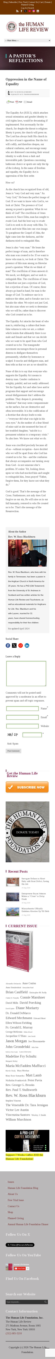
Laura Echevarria (25, 1052)
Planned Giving (27, 5)
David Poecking (30, 1002)
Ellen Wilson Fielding (19, 1022)
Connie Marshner (32, 997)
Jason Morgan (16, 1041)
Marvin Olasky (11, 1071)
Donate (48, 2)
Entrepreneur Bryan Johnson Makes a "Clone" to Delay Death (34, 896)
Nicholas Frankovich (16, 1080)
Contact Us (33, 2)
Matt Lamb (34, 1075)
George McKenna (14, 1032)
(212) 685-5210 (14, 1333)
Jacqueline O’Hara (16, 1035)
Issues (11, 1182)
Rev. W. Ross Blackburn (20, 92)
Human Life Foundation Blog (23, 1188)
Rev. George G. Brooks (20, 1085)
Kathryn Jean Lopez (12, 1052)
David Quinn (10, 1009)
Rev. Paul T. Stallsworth (21, 1090)
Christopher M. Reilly (38, 993)
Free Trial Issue (16, 1200)
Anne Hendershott (13, 987)
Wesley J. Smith (38, 1115)
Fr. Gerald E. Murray (19, 1027)
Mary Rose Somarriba (15, 1076)
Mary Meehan (23, 1070)
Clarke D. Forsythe (12, 998)
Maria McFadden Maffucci (26, 1066)
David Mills (12, 1002)
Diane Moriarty (27, 1008)
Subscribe (13, 2)
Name (44, 708)
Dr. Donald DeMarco (18, 1013)
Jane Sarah (31, 1036)
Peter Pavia (35, 1080)
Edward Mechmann (19, 1018)
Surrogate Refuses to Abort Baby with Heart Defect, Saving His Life (35, 881)
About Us (13, 1194)
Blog (5, 2)
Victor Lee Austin (17, 1110)
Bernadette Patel (28, 988)
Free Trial (23, 2)
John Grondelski (18, 1047)
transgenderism (31, 94)
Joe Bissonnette (36, 1041)
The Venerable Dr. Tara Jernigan (27, 1105)
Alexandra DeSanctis (13, 984)
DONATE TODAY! (27, 832)
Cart (41, 2)
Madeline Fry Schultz (21, 1056)
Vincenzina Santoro (18, 1114)
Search (31, 8)
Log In (24, 8)
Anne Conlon (29, 983)
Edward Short (40, 1018)
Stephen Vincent (13, 1100)
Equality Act (17, 94)
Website (45, 726)
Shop (10, 1212)
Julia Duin (34, 1047)
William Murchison (18, 1119)
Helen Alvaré (28, 1032)
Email (44, 717)
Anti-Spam (12, 743)
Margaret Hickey (11, 1061)
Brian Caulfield (17, 992)
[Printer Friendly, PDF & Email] (19, 102)
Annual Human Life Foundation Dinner (28, 1224)
